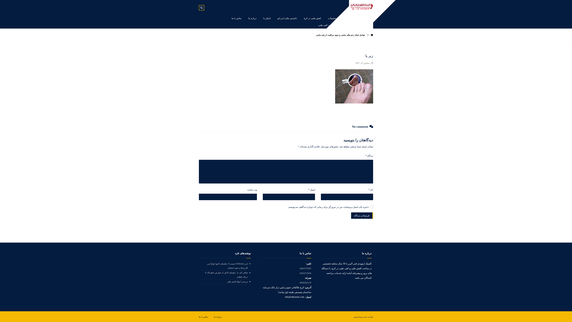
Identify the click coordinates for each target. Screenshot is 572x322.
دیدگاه (369, 156)
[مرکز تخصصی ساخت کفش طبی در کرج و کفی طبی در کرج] (361, 7)
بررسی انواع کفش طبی (237, 282)
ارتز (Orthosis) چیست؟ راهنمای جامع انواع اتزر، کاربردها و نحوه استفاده (227, 266)
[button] (201, 7)
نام (371, 189)
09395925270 (305, 283)
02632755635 (305, 268)
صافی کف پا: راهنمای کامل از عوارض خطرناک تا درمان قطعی (226, 275)
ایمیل (311, 189)
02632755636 (305, 273)
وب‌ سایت (252, 189)
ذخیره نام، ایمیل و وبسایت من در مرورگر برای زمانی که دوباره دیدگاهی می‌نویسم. (328, 207)
